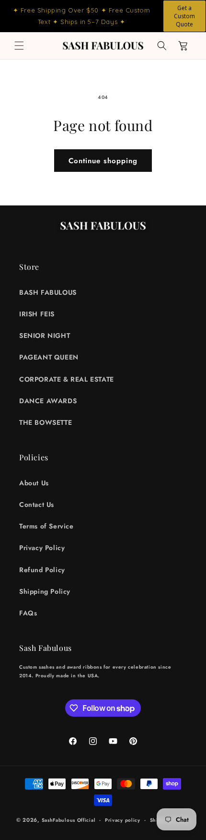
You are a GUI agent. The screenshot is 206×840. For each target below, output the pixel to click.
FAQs (28, 613)
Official (86, 820)
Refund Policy (42, 570)
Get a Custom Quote (184, 16)
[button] (19, 45)
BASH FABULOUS (48, 292)
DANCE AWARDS (48, 401)
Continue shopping (103, 161)
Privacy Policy (42, 547)
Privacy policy (122, 820)
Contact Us (36, 504)
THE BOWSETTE (45, 422)
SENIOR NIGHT (44, 335)
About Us (34, 483)
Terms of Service (46, 526)
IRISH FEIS (37, 314)
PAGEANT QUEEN (49, 357)
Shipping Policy (44, 591)
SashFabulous (58, 820)
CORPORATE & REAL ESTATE (66, 379)
